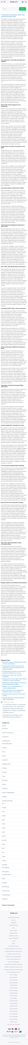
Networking (5, 886)
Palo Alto (5, 788)
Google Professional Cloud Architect (13, 969)
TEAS (3, 856)
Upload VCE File (13, 925)
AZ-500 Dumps (13, 1019)
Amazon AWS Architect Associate (13, 964)
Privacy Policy (13, 930)
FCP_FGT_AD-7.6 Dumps (13, 1024)
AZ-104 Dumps (13, 977)
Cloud (3, 756)
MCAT (3, 836)
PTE (3, 848)
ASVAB (4, 807)
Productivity (5, 890)
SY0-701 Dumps (13, 974)
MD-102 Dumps (13, 1011)
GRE (3, 820)
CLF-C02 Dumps (13, 1016)
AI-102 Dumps (13, 998)
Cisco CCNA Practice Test (13, 959)
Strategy (4, 864)
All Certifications (7, 743)
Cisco (3, 751)
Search (22, 8)
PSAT (3, 844)
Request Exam (13, 933)
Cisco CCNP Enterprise (13, 961)
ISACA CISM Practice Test (13, 972)
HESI (3, 824)
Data (3, 878)
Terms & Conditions (13, 938)
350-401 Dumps (14, 1008)
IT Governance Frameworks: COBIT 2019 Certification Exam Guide (13, 15)
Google (4, 772)
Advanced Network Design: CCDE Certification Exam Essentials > (12, 716)
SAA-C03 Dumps (13, 982)
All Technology (6, 874)
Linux (3, 776)
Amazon (4, 747)
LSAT (3, 832)
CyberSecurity (6, 764)
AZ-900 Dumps (13, 1006)
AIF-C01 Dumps (13, 995)
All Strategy (5, 867)
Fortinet (4, 768)
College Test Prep (7, 800)
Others (4, 784)
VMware (4, 796)
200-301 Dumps (14, 980)
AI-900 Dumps (13, 985)
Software (5, 899)
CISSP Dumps (13, 1021)
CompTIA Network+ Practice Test (13, 951)
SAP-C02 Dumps (13, 990)
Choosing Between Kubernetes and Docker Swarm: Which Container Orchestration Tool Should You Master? (13, 668)
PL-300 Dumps (13, 1003)
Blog (13, 943)
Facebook (13, 922)
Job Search (5, 736)
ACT (3, 803)
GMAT (4, 815)
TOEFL (4, 860)
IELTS (3, 828)
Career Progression (7, 732)
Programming (6, 894)
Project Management (8, 792)
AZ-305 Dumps (13, 993)
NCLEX (4, 840)
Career (4, 725)
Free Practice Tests (13, 946)
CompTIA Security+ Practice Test (13, 948)
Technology (5, 871)
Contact (13, 920)
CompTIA (5, 760)
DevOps (4, 882)
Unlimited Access (13, 935)
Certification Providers (13, 917)
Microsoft (5, 780)
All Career (5, 728)
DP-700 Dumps (13, 987)
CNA (3, 811)
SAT (3, 852)
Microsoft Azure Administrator (13, 956)
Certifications (6, 740)
